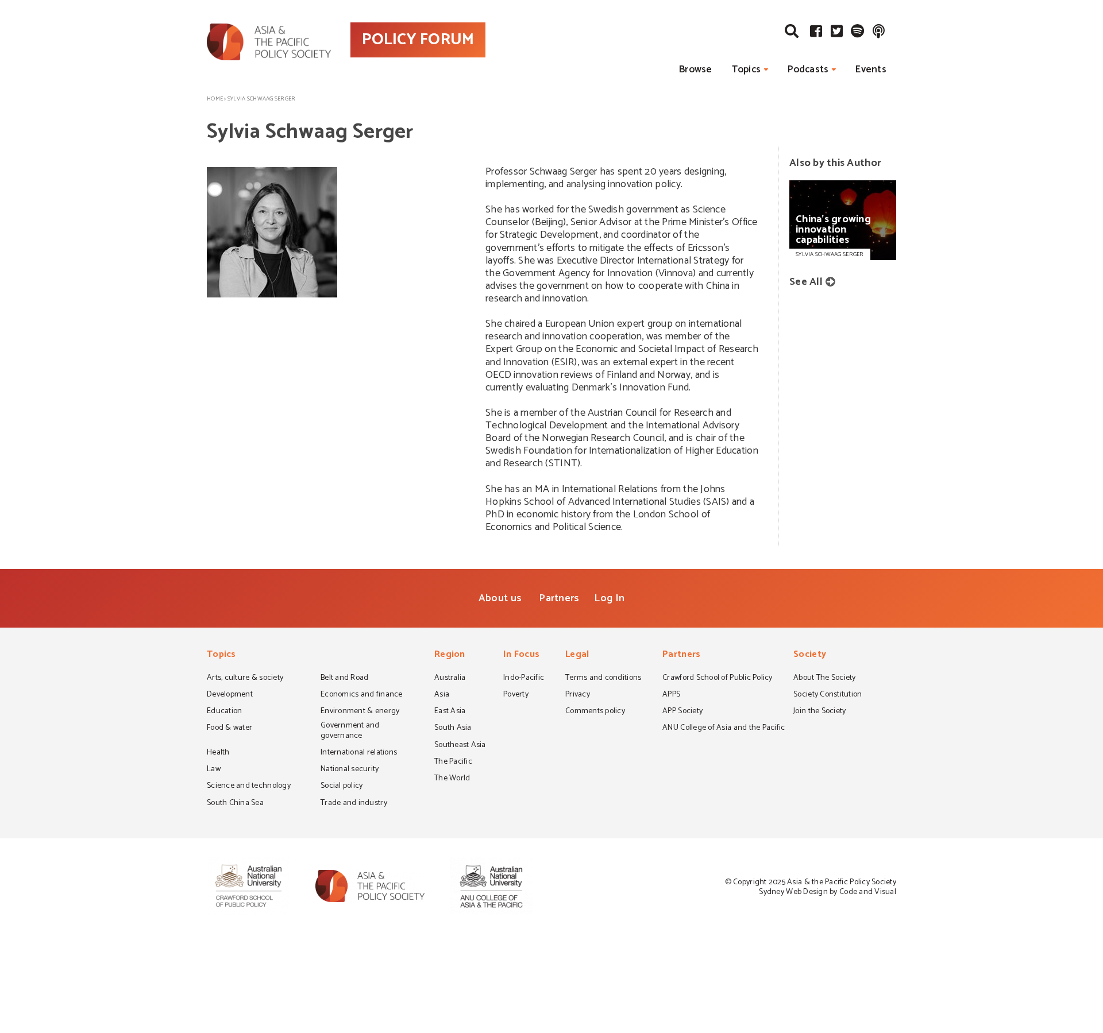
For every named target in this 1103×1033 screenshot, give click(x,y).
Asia (441, 695)
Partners (559, 598)
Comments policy (595, 712)
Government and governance (350, 731)
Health (218, 753)
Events (870, 69)
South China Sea (235, 804)
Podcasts (808, 69)
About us (500, 598)
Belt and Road (344, 678)
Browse (695, 69)
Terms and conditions (603, 678)
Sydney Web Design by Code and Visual (827, 892)
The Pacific (453, 762)
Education (224, 712)
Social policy (341, 786)
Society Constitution (827, 695)
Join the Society (819, 712)
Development (230, 695)
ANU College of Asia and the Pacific (723, 728)
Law (214, 770)
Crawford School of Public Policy (717, 678)
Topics (746, 69)
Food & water (229, 728)
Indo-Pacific (523, 678)
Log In (609, 598)
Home (215, 98)
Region (449, 655)
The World (452, 779)
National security (350, 770)
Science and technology (249, 786)
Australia (449, 678)
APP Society (682, 712)
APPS (671, 695)
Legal (577, 655)
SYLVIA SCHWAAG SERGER (830, 254)
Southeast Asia (460, 746)
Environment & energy (360, 712)
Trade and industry (354, 804)
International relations (359, 753)
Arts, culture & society (245, 678)
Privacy (577, 695)
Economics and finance (362, 695)
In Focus (521, 655)
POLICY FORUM (418, 39)
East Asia (449, 712)
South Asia (453, 728)
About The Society (824, 678)
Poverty (516, 695)
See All (806, 282)
